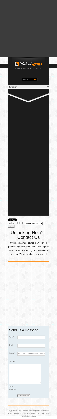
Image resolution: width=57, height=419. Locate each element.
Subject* (12, 353)
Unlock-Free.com (20, 413)
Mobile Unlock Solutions (29, 416)
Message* (12, 361)
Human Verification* (13, 388)
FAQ (9, 410)
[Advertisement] (28, 28)
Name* (11, 337)
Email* (11, 345)
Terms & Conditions (42, 410)
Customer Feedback (28, 410)
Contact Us (16, 410)
